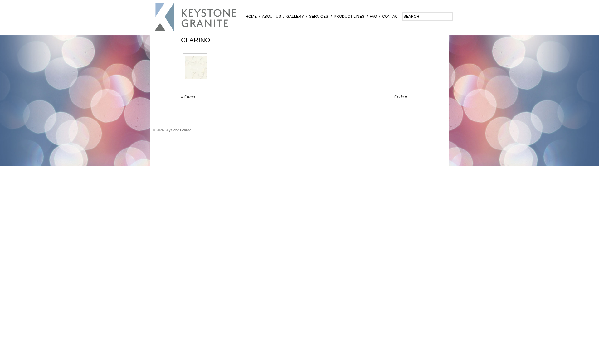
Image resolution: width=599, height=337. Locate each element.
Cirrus (188, 97)
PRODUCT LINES (349, 16)
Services (318, 16)
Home (251, 16)
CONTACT (391, 16)
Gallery (295, 16)
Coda (400, 97)
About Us (271, 16)
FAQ (373, 16)
